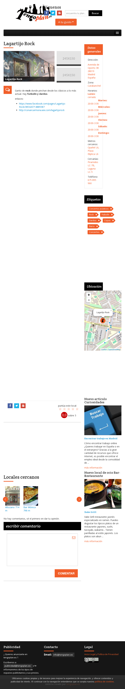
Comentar (66, 573)
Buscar (95, 13)
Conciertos (94, 232)
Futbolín (105, 214)
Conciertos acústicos (98, 208)
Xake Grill (90, 512)
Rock (91, 214)
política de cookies (104, 681)
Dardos (92, 220)
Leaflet (104, 349)
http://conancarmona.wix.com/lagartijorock (41, 110)
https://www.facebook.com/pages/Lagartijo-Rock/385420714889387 (42, 105)
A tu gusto (65, 22)
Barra (91, 226)
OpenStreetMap (114, 349)
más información (93, 467)
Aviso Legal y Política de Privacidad (101, 654)
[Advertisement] (46, 255)
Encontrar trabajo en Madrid (100, 438)
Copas (107, 220)
